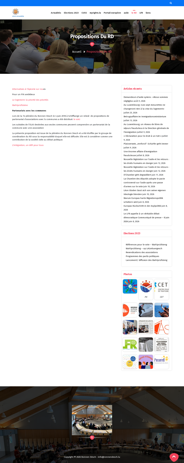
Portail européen (112, 13)
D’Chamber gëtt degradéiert (137, 175)
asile (126, 13)
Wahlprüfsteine (20, 105)
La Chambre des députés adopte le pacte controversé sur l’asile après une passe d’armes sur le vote (144, 182)
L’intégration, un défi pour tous (28, 145)
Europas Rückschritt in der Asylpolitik (142, 206)
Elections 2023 (71, 13)
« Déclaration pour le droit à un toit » (142, 136)
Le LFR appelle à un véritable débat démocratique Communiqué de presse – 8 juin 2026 (146, 217)
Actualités (56, 13)
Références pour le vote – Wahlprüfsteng (146, 244)
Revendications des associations (142, 252)
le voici (76, 119)
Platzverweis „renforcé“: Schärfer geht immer (146, 143)
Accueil (76, 51)
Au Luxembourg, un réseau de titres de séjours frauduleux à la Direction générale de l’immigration (146, 128)
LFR (141, 13)
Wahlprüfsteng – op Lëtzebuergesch (144, 248)
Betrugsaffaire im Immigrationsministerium (145, 116)
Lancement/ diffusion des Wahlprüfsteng (146, 260)
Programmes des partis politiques (142, 256)
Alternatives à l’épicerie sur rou (27, 89)
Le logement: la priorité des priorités (30, 100)
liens (148, 13)
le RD (134, 13)
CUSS (84, 13)
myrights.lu (95, 13)
